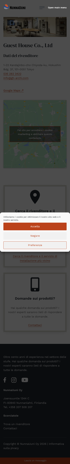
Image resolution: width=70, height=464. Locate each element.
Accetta (35, 226)
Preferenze (35, 245)
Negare (35, 235)
